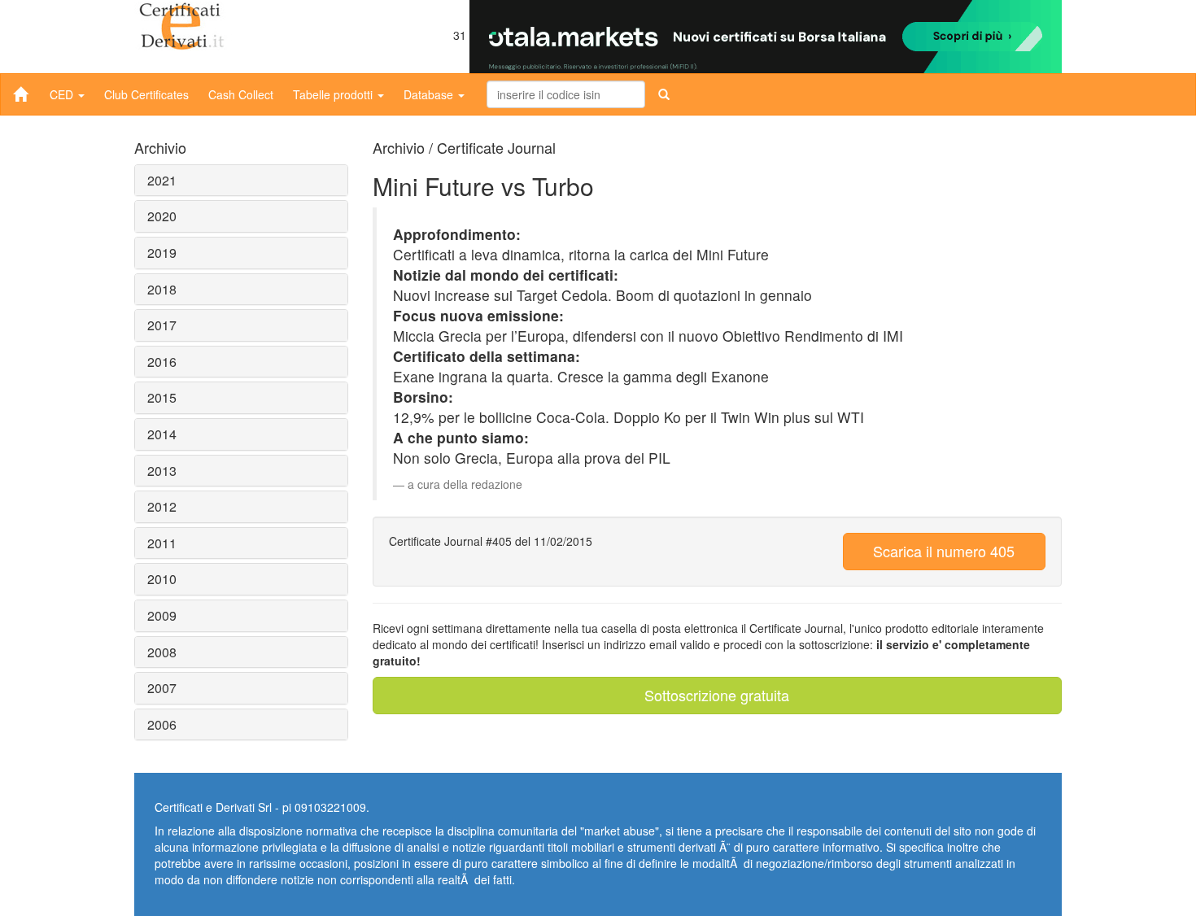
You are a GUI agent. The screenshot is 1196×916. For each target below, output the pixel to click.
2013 (162, 470)
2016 (162, 361)
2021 (162, 180)
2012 (162, 506)
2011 (162, 543)
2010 (162, 578)
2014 (162, 434)
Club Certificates (146, 94)
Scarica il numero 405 (944, 550)
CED (63, 94)
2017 (162, 325)
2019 (162, 252)
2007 (162, 687)
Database (430, 94)
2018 (162, 289)
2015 (162, 397)
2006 (162, 724)
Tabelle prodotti (334, 94)
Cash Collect (240, 94)
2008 (162, 652)
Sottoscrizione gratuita (716, 694)
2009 (162, 615)
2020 (162, 216)
